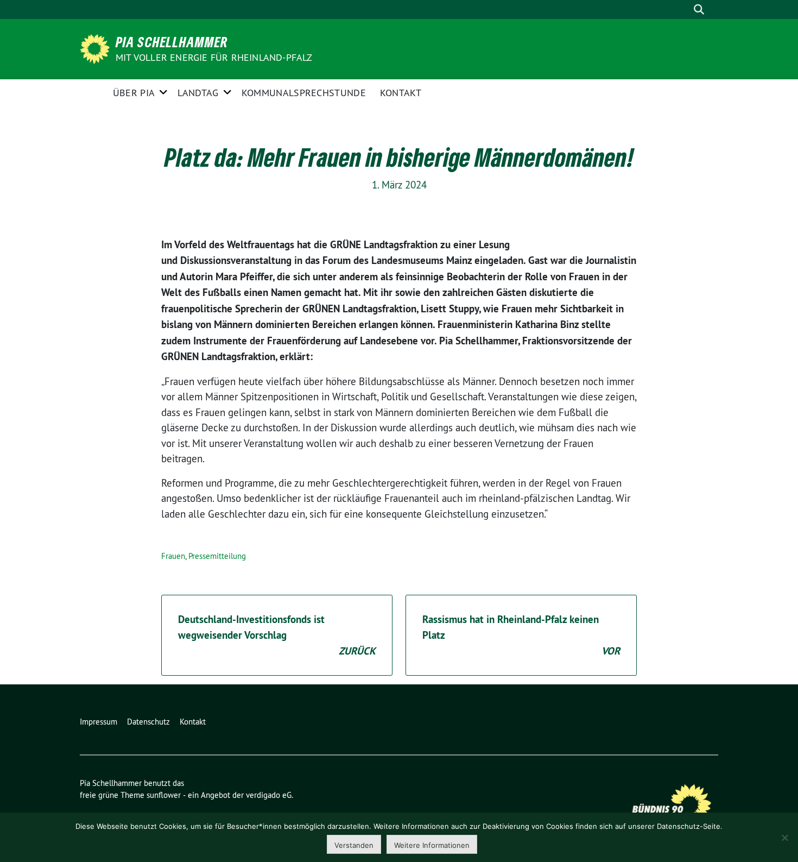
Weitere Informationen (432, 845)
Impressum (98, 721)
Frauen (173, 556)
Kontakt (400, 92)
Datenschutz (148, 721)
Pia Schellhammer (172, 42)
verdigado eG (269, 795)
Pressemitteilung (217, 556)
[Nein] (784, 837)
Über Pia (134, 92)
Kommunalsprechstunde (304, 92)
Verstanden (353, 845)
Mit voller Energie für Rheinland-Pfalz (215, 57)
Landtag (198, 92)
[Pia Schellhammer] (96, 47)
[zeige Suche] (699, 9)
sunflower (164, 795)
